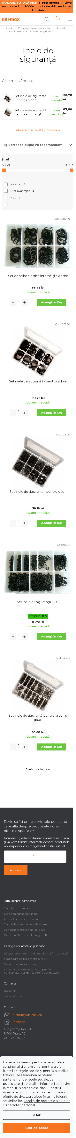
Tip (14, 204)
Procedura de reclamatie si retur (25, 959)
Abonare (15, 870)
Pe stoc (17, 184)
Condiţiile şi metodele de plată (24, 929)
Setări (37, 1115)
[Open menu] (70, 19)
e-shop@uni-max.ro (27, 1015)
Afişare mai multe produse (36, 130)
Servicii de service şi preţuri (22, 964)
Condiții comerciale (17, 908)
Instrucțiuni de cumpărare (21, 919)
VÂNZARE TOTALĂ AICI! (19, 2)
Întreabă (19, 1022)
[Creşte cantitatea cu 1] (24, 302)
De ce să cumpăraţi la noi (21, 914)
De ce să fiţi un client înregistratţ (25, 935)
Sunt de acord (37, 1128)
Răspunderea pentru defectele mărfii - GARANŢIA (38, 953)
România (10, 991)
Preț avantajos (22, 191)
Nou (15, 197)
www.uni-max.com (16, 996)
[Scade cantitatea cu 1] (13, 302)
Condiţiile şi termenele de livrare (25, 924)
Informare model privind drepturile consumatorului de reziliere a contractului (32, 971)
